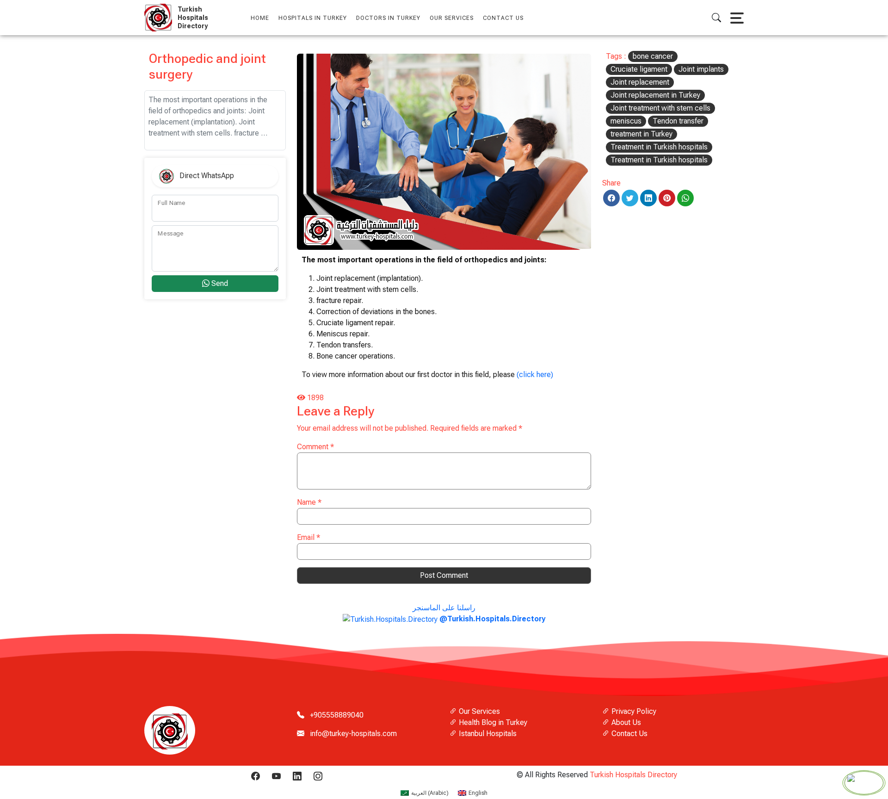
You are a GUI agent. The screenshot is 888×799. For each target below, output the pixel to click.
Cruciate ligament (638, 69)
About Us (625, 722)
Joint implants (701, 69)
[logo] (160, 17)
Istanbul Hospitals (487, 733)
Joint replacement (639, 82)
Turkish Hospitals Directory (633, 774)
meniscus (625, 121)
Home (260, 18)
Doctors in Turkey (388, 18)
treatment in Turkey (641, 134)
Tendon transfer (678, 121)
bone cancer (653, 56)
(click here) (535, 374)
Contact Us (503, 18)
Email (308, 537)
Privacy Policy (633, 711)
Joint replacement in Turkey (655, 95)
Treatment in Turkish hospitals (659, 146)
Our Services (478, 711)
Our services (452, 18)
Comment (315, 446)
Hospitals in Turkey (312, 18)
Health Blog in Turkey (492, 722)
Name (309, 502)
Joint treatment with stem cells (660, 108)
